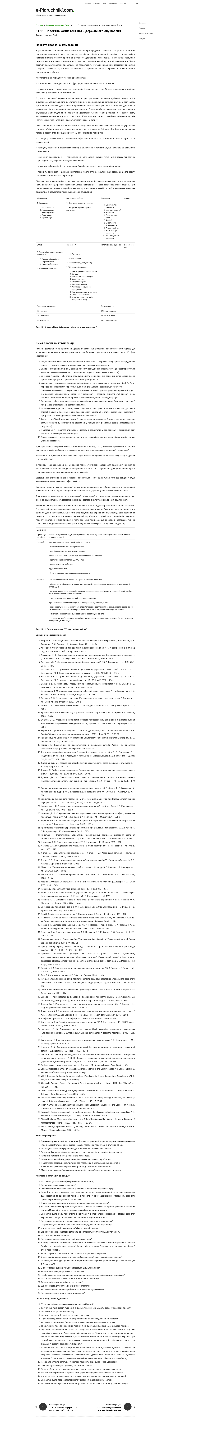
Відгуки (123, 3)
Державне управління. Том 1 (57, 25)
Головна (87, 3)
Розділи (97, 3)
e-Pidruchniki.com (54, 10)
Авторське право (110, 3)
